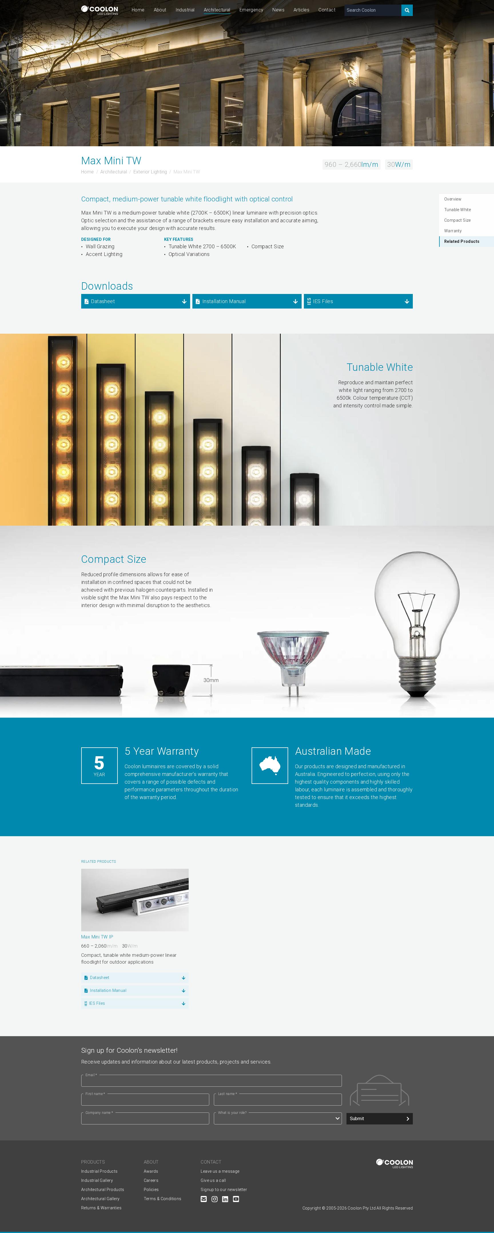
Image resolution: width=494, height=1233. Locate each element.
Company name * (99, 1113)
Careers (151, 1180)
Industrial (185, 10)
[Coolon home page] (99, 10)
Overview (452, 199)
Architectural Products (102, 1189)
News (278, 10)
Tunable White (457, 209)
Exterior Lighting (150, 172)
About (160, 10)
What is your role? (232, 1113)
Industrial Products (99, 1171)
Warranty (453, 231)
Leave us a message (220, 1171)
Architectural (217, 10)
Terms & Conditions (163, 1198)
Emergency (252, 10)
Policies (151, 1189)
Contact (326, 10)
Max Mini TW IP (97, 937)
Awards (151, 1171)
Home (138, 10)
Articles (301, 10)
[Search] (407, 10)
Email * (91, 1075)
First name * (95, 1094)
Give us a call (213, 1180)
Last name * (227, 1094)
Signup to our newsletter (224, 1189)
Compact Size (457, 220)
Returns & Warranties (101, 1208)
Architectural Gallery (100, 1198)
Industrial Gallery (97, 1180)
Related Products (461, 241)
